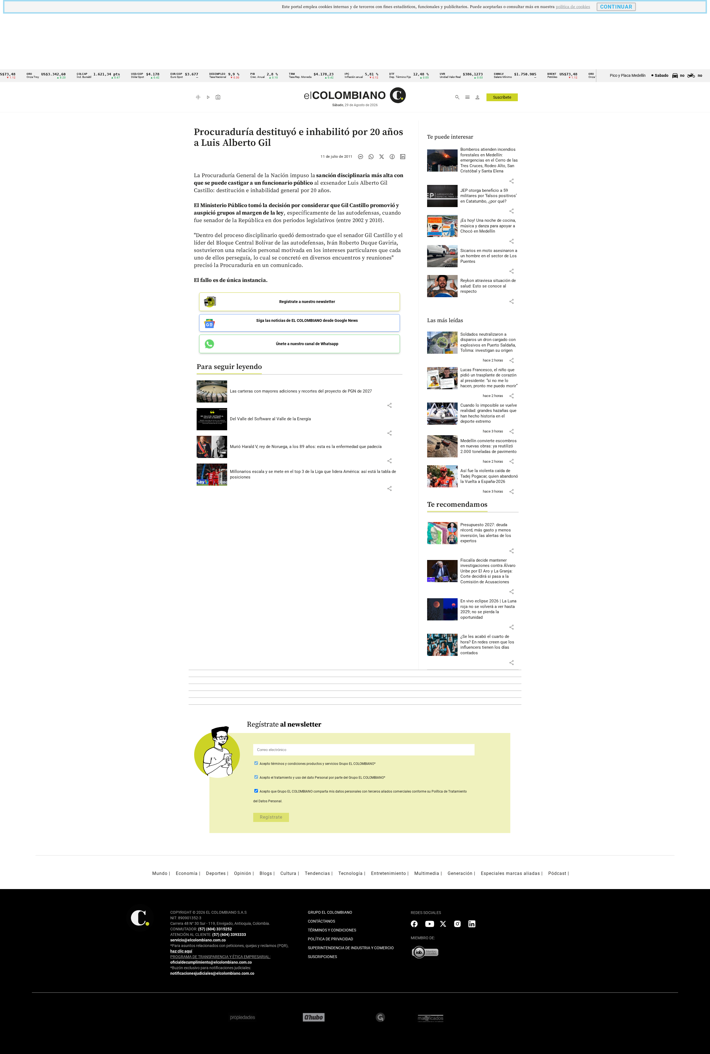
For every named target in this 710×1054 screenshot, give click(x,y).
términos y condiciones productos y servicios (305, 764)
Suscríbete (502, 97)
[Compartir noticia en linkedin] (402, 156)
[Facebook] (392, 156)
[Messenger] (360, 156)
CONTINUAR (616, 7)
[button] (389, 405)
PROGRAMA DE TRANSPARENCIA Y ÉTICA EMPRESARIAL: (220, 956)
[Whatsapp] (371, 156)
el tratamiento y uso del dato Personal (299, 778)
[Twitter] (381, 156)
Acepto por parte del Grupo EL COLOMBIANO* (322, 778)
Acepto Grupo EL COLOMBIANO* (317, 764)
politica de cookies (573, 6)
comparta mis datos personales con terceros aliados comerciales (362, 791)
